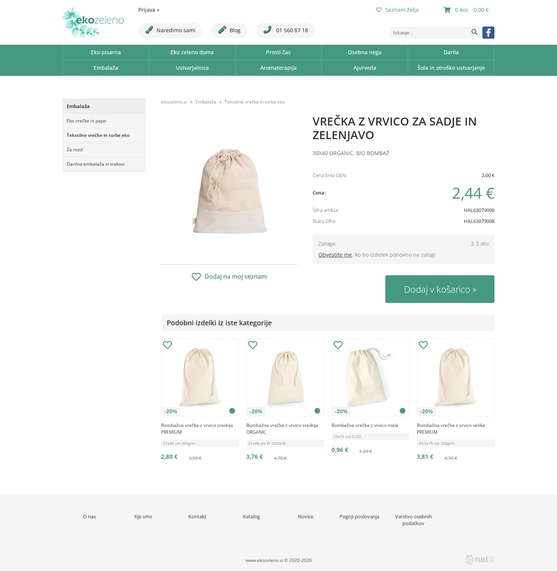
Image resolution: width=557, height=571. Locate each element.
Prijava (149, 9)
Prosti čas (278, 52)
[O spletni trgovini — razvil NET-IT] (480, 559)
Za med (75, 149)
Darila (451, 52)
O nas (89, 516)
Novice (305, 516)
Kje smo (143, 516)
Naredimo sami (176, 30)
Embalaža (106, 67)
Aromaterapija (278, 67)
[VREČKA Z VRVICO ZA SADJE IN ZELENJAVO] (229, 188)
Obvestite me (335, 254)
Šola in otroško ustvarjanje (451, 67)
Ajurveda (365, 67)
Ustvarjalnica (192, 67)
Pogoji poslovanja (359, 516)
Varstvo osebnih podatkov (413, 520)
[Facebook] (488, 33)
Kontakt (197, 516)
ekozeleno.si (174, 102)
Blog (235, 30)
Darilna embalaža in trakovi (96, 164)
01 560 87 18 (291, 30)
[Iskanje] (474, 33)
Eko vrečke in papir (86, 121)
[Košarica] (467, 10)
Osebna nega (365, 52)
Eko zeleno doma (192, 52)
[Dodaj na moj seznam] (167, 346)
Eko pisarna (106, 52)
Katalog (251, 516)
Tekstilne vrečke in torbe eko (98, 135)
